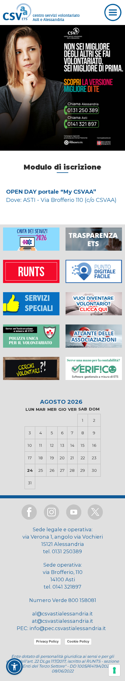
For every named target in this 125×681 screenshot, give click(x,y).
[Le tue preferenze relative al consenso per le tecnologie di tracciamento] (114, 670)
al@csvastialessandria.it (62, 614)
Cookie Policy (78, 641)
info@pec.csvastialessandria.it (67, 628)
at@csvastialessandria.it (62, 621)
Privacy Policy (47, 641)
